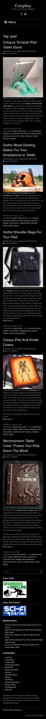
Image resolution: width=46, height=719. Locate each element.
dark (26, 429)
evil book (23, 557)
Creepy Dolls (10, 662)
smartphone (25, 223)
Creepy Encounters (12, 665)
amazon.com (36, 554)
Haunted (8, 672)
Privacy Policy (8, 710)
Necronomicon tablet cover (27, 510)
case (5, 429)
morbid (19, 559)
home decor (29, 221)
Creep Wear (17, 328)
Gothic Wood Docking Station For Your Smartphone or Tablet (19, 149)
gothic (16, 331)
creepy (6, 134)
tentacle (6, 139)
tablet (35, 136)
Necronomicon (28, 559)
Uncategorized (10, 687)
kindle (9, 432)
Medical (8, 677)
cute (11, 134)
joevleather (34, 390)
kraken (38, 134)
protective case (9, 562)
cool (10, 429)
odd (12, 136)
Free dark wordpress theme (34, 715)
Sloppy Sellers (10, 685)
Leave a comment (11, 53)
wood (16, 226)
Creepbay (23, 5)
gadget (31, 557)
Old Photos (9, 680)
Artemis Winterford (28, 51)
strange (28, 136)
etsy (29, 134)
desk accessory (20, 134)
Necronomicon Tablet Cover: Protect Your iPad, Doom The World (21, 445)
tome (38, 562)
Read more (8, 321)
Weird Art (8, 690)
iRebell (9, 291)
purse (5, 333)
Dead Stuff (9, 667)
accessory (32, 328)
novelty (34, 331)
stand (22, 136)
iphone (5, 223)
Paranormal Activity (12, 682)
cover (14, 429)
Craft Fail (8, 657)
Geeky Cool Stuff (20, 131)
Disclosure (17, 710)
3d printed (37, 131)
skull (17, 223)
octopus (6, 136)
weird (13, 139)
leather (16, 432)
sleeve (28, 432)
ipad (33, 134)
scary (17, 136)
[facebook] (21, 14)
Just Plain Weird (19, 554)
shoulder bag (19, 333)
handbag (23, 331)
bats (39, 328)
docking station (9, 221)
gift (22, 221)
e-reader (33, 429)
